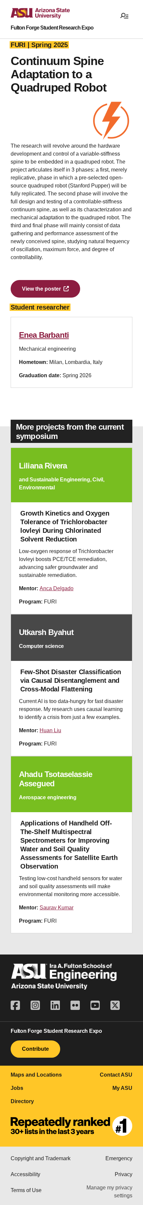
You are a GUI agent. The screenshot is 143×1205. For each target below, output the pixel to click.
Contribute (35, 1049)
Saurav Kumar (56, 907)
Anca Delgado (56, 588)
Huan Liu (50, 730)
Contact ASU (116, 1075)
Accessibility (25, 1174)
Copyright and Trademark (41, 1158)
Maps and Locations (36, 1075)
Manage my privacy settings (109, 1191)
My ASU (122, 1088)
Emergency (118, 1158)
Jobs (17, 1088)
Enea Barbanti (44, 334)
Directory (22, 1101)
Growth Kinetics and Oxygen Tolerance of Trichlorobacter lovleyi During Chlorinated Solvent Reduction (64, 526)
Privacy (123, 1174)
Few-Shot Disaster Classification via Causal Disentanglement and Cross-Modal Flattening (70, 680)
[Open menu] (124, 15)
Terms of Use (26, 1190)
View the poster (41, 289)
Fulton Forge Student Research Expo (52, 28)
